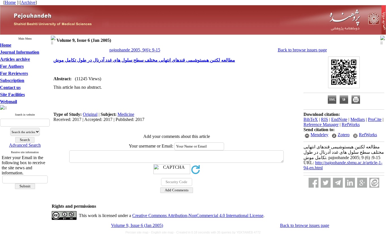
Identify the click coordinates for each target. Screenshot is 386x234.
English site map (162, 232)
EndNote (339, 119)
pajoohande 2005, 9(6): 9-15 (134, 49)
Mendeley (319, 134)
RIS (324, 119)
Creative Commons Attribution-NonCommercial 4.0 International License (197, 215)
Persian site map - (138, 232)
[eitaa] (374, 183)
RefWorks (351, 124)
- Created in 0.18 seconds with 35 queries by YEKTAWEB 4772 (217, 232)
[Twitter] (326, 183)
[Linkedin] (350, 183)
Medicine (126, 114)
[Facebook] (313, 183)
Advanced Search (25, 145)
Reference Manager (321, 124)
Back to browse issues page (302, 49)
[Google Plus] (362, 183)
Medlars (357, 119)
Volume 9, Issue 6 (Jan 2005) (137, 225)
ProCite (374, 119)
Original (90, 114)
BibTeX (310, 119)
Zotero (344, 134)
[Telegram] (338, 183)
